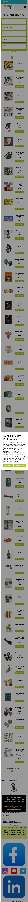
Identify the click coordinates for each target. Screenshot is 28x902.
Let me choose (8, 465)
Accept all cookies (20, 465)
